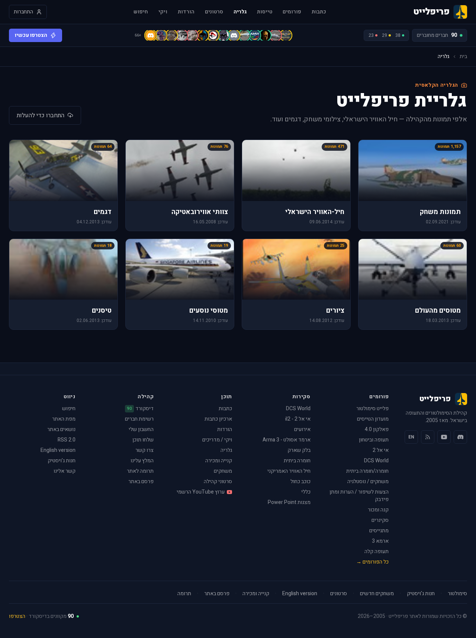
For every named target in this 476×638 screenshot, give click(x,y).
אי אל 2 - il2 (298, 419)
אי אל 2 (381, 450)
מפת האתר (63, 419)
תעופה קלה (376, 551)
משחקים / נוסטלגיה (368, 481)
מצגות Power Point (289, 502)
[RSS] (427, 437)
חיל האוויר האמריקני (289, 471)
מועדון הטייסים (373, 419)
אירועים (302, 429)
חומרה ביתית (297, 461)
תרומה (184, 593)
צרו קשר (144, 450)
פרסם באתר (141, 481)
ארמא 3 (380, 541)
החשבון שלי (141, 429)
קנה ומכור (378, 510)
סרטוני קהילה (218, 481)
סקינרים (380, 520)
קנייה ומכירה (218, 461)
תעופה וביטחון (374, 440)
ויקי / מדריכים (217, 440)
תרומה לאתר (140, 471)
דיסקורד (140, 408)
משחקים (223, 471)
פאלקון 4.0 (377, 429)
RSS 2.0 (66, 440)
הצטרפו (17, 616)
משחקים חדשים (377, 593)
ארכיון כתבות (218, 419)
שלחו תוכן (143, 440)
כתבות (319, 12)
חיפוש (141, 12)
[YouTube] (444, 437)
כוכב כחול (300, 481)
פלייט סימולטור (372, 408)
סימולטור (457, 593)
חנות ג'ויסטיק (61, 461)
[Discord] (460, 437)
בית (463, 56)
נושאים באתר (61, 429)
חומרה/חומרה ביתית (367, 471)
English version (58, 450)
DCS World (376, 461)
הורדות (186, 12)
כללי (306, 492)
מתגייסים (379, 531)
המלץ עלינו (142, 461)
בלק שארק (299, 450)
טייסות (264, 12)
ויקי (162, 12)
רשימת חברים (139, 419)
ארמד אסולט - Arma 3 (287, 440)
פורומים (292, 12)
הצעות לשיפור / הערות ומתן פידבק (359, 495)
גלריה (240, 12)
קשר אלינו (64, 471)
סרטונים (214, 12)
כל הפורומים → (372, 562)
